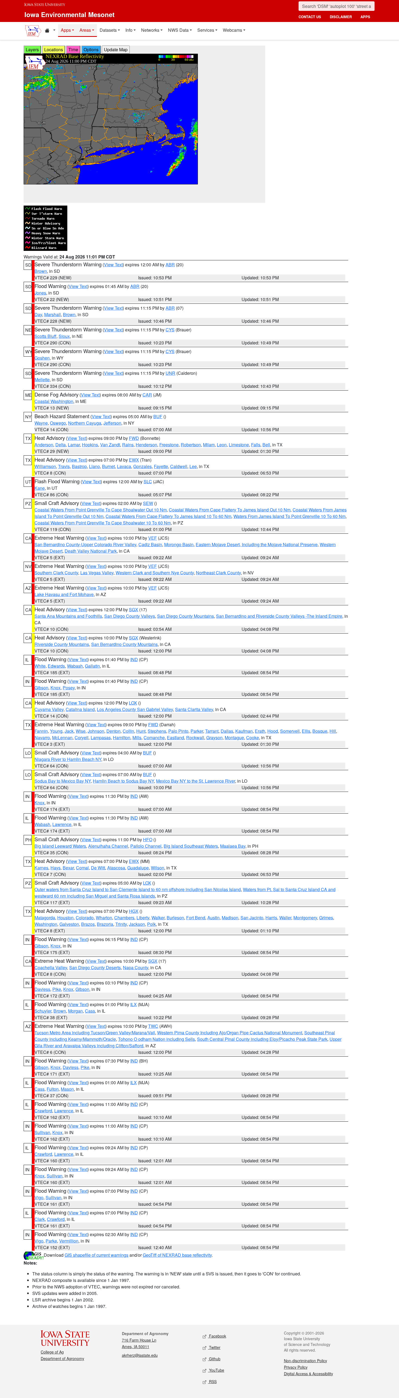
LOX (133, 703)
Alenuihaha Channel (108, 846)
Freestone (169, 445)
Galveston (69, 924)
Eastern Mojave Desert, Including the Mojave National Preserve (257, 544)
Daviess (42, 989)
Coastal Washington (53, 401)
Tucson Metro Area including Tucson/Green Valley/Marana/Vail (94, 1032)
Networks (150, 30)
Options (91, 49)
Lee (193, 466)
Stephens (157, 731)
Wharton (104, 917)
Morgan (75, 1011)
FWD (134, 438)
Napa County (135, 967)
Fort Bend (195, 917)
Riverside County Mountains (61, 644)
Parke (51, 1241)
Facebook (217, 1336)
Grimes (326, 917)
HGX (133, 911)
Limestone (239, 445)
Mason (67, 1089)
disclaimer (341, 16)
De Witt (98, 868)
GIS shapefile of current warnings (96, 1255)
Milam (209, 445)
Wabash (75, 666)
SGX (133, 609)
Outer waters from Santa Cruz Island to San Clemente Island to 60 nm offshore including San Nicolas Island (137, 889)
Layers (32, 49)
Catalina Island (80, 709)
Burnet (108, 466)
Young (56, 731)
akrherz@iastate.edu (140, 1355)
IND (134, 659)
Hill (333, 731)
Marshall (52, 314)
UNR (170, 373)
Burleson (175, 917)
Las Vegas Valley (96, 573)
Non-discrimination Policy (305, 1360)
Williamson (45, 466)
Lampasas (101, 737)
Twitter (214, 1347)
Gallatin (92, 666)
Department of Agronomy (62, 1358)
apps (365, 16)
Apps (66, 30)
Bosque (319, 731)
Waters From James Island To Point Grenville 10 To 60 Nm (289, 516)
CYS (170, 330)
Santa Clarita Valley (194, 709)
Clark (39, 1219)
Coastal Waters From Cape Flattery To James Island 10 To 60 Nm (168, 516)
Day (38, 314)
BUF (157, 416)
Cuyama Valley (49, 709)
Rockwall (195, 737)
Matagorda (44, 917)
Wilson (157, 868)
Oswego (58, 423)
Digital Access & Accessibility (308, 1373)
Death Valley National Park (91, 551)
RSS (212, 1381)
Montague (234, 737)
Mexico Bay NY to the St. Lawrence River (195, 781)
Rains (128, 445)
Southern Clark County (56, 573)
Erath (260, 731)
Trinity (121, 924)
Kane (39, 488)
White (40, 666)
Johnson (96, 731)
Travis (64, 466)
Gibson (41, 687)
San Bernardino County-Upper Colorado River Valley (85, 544)
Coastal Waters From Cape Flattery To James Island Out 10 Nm (229, 510)
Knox (55, 687)
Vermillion (68, 1241)
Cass (90, 1011)
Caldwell (178, 466)
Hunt (140, 731)
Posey (69, 687)
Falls (255, 445)
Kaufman (244, 731)
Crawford (43, 1111)
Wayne (41, 423)
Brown (40, 271)
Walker (157, 917)
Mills (136, 737)
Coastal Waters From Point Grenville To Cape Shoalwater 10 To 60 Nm (102, 523)
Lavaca (124, 466)
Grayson (214, 737)
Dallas (227, 731)
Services (205, 30)
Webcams (232, 30)
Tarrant (211, 731)
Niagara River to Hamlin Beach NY (67, 759)
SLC (148, 481)
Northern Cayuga (84, 423)
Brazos (88, 924)
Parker (197, 731)
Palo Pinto (178, 731)
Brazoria (105, 924)
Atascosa (116, 868)
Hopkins (90, 445)
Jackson (137, 924)
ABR (170, 264)
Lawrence (61, 824)
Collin (128, 731)
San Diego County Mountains (185, 616)
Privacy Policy (296, 1367)
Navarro (42, 737)
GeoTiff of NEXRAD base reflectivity (177, 1255)
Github (214, 1358)
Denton (113, 731)
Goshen (42, 358)
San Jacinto (251, 917)
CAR (147, 395)
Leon (222, 445)
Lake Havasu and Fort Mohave (64, 594)
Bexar (68, 868)
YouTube (216, 1370)
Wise (81, 731)
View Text (113, 264)
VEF (152, 538)
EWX (134, 460)
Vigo (38, 1197)
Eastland (175, 737)
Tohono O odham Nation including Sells (156, 1039)
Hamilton (121, 737)
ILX (133, 1004)
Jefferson (112, 423)
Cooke (252, 737)
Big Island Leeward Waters (60, 846)
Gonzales (142, 466)
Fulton (53, 1089)
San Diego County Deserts (95, 967)
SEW (148, 503)
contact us (310, 16)
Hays (55, 868)
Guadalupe (138, 868)
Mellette (42, 379)
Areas (85, 30)
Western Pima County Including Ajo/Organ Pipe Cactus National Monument (229, 1032)
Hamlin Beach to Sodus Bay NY (123, 781)
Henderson (146, 445)
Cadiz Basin (150, 544)
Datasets (108, 30)
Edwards (56, 666)
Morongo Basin (179, 544)
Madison (230, 917)
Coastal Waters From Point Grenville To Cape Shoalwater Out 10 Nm (100, 510)
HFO (147, 839)
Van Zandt (110, 445)
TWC (153, 1026)
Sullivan (42, 1132)
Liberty (143, 917)
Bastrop (79, 466)
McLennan (62, 737)
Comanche (154, 737)
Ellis (306, 731)
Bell (266, 445)
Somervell (290, 731)
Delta (60, 445)
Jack (69, 731)
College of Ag (52, 1352)
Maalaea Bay (232, 846)
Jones (40, 293)
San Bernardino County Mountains (124, 644)
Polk (151, 924)
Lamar (74, 445)
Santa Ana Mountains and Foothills (68, 616)
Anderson (43, 445)
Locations (53, 49)
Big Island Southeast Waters (191, 846)
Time (73, 49)
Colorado (85, 917)
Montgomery (305, 917)
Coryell (81, 737)
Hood (272, 731)
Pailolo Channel (146, 846)
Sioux (64, 336)
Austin (213, 917)
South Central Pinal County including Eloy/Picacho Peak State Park (262, 1039)
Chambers (124, 917)
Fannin (41, 731)
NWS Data (178, 30)
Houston (65, 917)
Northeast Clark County (218, 573)
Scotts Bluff (45, 336)
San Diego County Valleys (129, 616)
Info (128, 30)
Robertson (191, 445)
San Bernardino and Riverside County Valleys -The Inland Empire (279, 616)
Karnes (41, 868)
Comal (82, 868)
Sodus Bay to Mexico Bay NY (62, 781)
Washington (45, 924)
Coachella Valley (50, 967)
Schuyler (42, 1011)
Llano (94, 466)
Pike (56, 989)
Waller (285, 917)
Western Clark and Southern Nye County (155, 573)
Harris (271, 917)
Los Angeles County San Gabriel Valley (135, 709)
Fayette (161, 466)
